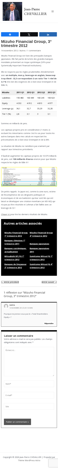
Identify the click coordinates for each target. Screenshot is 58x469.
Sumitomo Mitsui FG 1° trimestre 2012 (41, 258)
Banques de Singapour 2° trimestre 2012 (15, 266)
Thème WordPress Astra (29, 460)
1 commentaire (34, 50)
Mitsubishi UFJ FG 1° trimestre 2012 (14, 258)
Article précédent (10, 282)
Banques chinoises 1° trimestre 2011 (14, 242)
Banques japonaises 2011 (39, 250)
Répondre (49, 323)
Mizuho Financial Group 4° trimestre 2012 (41, 234)
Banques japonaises (39, 243)
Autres (22, 50)
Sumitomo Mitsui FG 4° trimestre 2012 (41, 266)
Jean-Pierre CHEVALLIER (35, 11)
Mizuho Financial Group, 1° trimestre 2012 (16, 234)
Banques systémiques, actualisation (15, 250)
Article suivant (49, 282)
